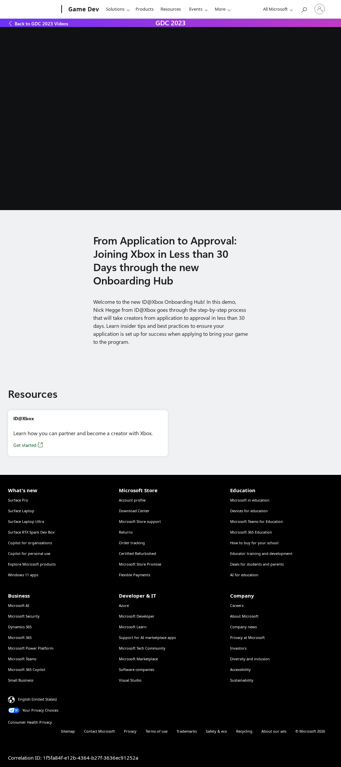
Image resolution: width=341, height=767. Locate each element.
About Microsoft (244, 616)
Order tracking (132, 542)
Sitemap (68, 731)
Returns (126, 532)
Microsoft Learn (133, 626)
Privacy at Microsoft (247, 637)
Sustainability (241, 680)
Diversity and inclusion (250, 658)
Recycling (244, 731)
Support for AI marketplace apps (147, 637)
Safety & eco (216, 731)
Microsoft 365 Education (251, 532)
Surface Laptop (21, 510)
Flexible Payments (134, 574)
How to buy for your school (254, 542)
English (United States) (37, 699)
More (220, 9)
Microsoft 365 (20, 637)
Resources (171, 9)
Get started (24, 445)
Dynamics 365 (20, 626)
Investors (238, 648)
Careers (236, 605)
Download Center (134, 510)
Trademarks (186, 731)
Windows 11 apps (23, 574)
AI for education (244, 574)
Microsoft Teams (22, 658)
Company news (243, 626)
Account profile (132, 500)
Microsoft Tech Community (142, 648)
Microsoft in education (249, 500)
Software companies (136, 669)
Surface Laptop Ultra (26, 521)
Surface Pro (18, 500)
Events (195, 9)
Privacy (130, 731)
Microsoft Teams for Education (256, 521)
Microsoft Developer (137, 616)
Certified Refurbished (137, 553)
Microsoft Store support (140, 521)
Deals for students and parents (257, 564)
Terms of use (157, 731)
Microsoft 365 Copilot (26, 669)
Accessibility (240, 669)
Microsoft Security (24, 616)
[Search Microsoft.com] (304, 8)
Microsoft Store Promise (140, 564)
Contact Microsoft (99, 731)
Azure (124, 605)
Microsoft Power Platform (30, 648)
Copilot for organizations (30, 542)
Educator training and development (261, 553)
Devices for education (249, 510)
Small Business (20, 680)
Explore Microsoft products (32, 564)
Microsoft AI (18, 605)
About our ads (273, 731)
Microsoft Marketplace (138, 658)
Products (145, 9)
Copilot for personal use (29, 553)
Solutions (115, 9)
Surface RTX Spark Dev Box (31, 532)
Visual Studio (130, 680)
